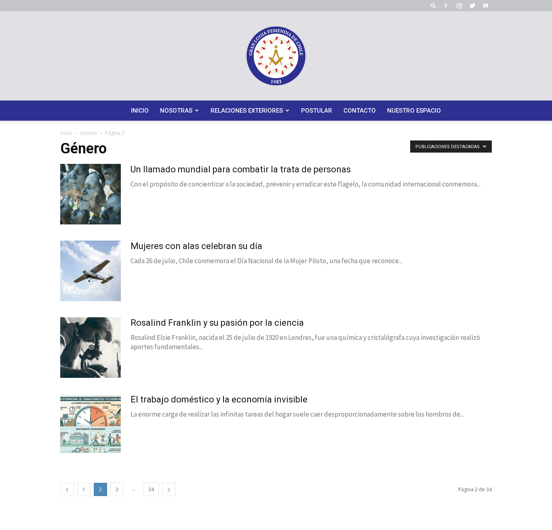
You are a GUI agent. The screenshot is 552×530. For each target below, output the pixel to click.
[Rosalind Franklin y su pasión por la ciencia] (90, 347)
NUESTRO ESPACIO (414, 110)
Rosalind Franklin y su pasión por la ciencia (217, 323)
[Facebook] (446, 5)
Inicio (66, 133)
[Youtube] (486, 5)
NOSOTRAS (176, 110)
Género (88, 133)
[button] (434, 5)
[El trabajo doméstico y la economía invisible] (90, 424)
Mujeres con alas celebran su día (196, 246)
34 (151, 489)
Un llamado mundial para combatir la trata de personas (241, 169)
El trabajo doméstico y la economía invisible (219, 399)
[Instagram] (459, 5)
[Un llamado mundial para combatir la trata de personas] (90, 194)
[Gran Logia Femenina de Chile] (276, 56)
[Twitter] (472, 5)
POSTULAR (316, 110)
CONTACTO (359, 110)
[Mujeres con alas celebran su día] (90, 271)
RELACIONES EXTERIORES (247, 110)
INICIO (140, 110)
